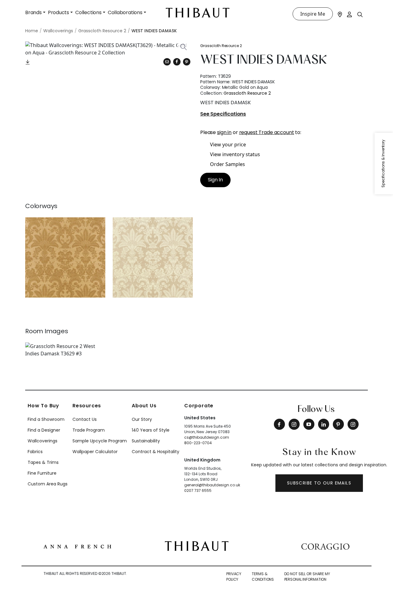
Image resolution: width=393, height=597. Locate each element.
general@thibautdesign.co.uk (212, 485)
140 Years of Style (150, 430)
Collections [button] (88, 12)
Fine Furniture (42, 473)
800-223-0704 (198, 442)
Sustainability (146, 441)
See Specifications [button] (223, 114)
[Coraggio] (325, 546)
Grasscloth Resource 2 (221, 45)
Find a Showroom (46, 419)
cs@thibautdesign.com (206, 437)
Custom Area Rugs (48, 484)
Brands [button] (33, 12)
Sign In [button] (215, 179)
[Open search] (360, 14)
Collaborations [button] (125, 12)
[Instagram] (294, 424)
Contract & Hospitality (155, 452)
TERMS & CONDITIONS (263, 576)
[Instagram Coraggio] (353, 424)
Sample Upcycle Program (99, 441)
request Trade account (266, 132)
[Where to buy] (340, 14)
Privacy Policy (233, 576)
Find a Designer (44, 430)
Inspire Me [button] (312, 13)
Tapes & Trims (43, 462)
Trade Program (88, 430)
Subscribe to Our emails (319, 483)
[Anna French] (77, 546)
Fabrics (35, 452)
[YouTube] (308, 424)
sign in (224, 132)
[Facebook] (279, 424)
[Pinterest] (186, 61)
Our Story (142, 419)
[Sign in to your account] (349, 14)
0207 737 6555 (198, 490)
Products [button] (58, 12)
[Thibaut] (196, 545)
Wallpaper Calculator (95, 452)
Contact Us (84, 419)
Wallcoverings (42, 441)
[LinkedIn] (323, 424)
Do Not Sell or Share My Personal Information (307, 576)
